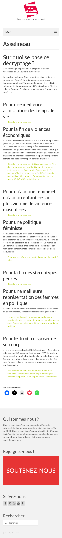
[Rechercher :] (20, 523)
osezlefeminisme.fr (12, 440)
